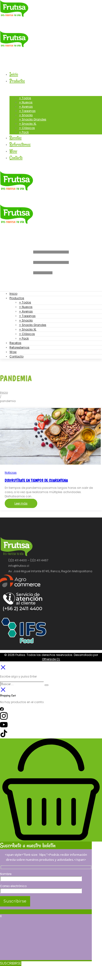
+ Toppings (27, 316)
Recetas (15, 343)
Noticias (11, 473)
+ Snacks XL (27, 329)
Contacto (16, 356)
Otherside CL (51, 659)
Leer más (21, 503)
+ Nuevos (25, 307)
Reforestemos (19, 347)
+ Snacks (26, 320)
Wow (13, 352)
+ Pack (24, 338)
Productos (16, 298)
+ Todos (25, 302)
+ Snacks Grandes (32, 325)
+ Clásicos (27, 334)
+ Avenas (26, 311)
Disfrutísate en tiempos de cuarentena (36, 480)
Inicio (13, 294)
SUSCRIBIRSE (10, 963)
